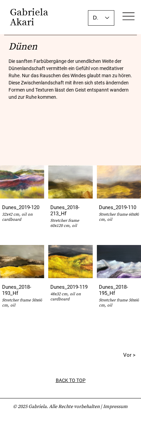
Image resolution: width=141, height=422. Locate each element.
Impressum (115, 406)
